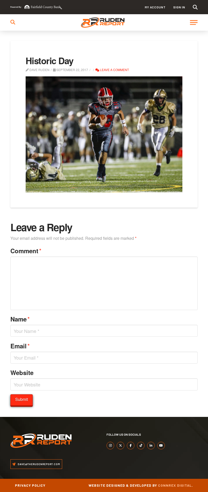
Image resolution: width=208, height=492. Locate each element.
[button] (195, 7)
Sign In (179, 7)
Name (20, 318)
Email (20, 345)
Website (21, 372)
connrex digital (175, 485)
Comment (25, 250)
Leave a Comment (114, 69)
